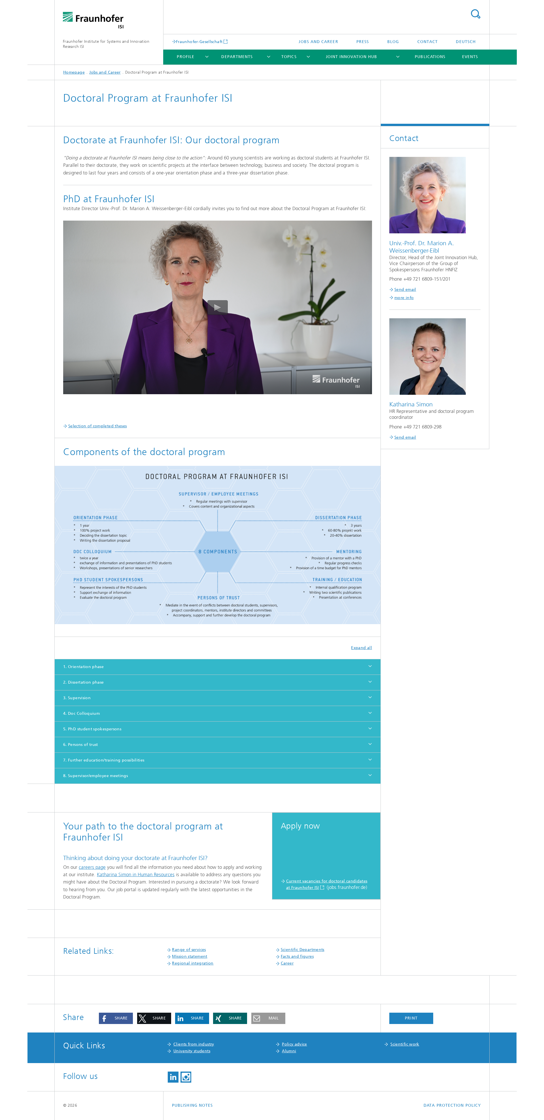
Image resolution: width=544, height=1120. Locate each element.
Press (362, 41)
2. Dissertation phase (83, 682)
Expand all (361, 647)
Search (475, 14)
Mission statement (189, 956)
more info (404, 297)
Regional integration (192, 963)
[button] (116, 1018)
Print (411, 1018)
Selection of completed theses (97, 426)
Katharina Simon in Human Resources (136, 874)
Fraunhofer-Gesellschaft (199, 41)
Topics (288, 56)
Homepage (74, 72)
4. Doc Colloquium (81, 713)
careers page (92, 867)
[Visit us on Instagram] (185, 1077)
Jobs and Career (318, 41)
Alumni (289, 1051)
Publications (430, 56)
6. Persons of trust (80, 744)
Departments (237, 56)
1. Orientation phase (83, 666)
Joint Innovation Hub (351, 56)
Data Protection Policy (452, 1105)
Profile (185, 56)
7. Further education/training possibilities (103, 760)
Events (470, 56)
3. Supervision (77, 698)
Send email (405, 289)
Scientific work (404, 1044)
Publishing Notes (192, 1105)
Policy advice (294, 1044)
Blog (393, 41)
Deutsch (466, 41)
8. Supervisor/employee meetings (95, 775)
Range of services (189, 949)
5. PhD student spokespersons (92, 729)
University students (191, 1051)
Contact (427, 41)
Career (287, 963)
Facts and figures (297, 956)
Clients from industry (193, 1044)
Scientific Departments (302, 949)
